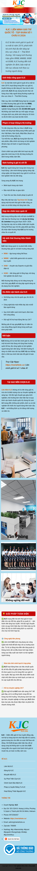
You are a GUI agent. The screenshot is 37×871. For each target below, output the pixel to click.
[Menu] (3, 3)
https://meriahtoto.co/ (15, 365)
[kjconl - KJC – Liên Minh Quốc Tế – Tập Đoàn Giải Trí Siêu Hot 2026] (18, 3)
